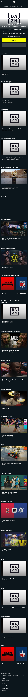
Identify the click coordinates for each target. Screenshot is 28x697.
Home (6, 6)
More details (14, 45)
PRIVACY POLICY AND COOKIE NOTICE (13, 676)
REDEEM (4, 686)
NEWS (3, 683)
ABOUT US (4, 688)
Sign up (14, 40)
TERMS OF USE (6, 673)
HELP (3, 671)
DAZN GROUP (5, 681)
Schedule (12, 6)
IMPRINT (3, 678)
